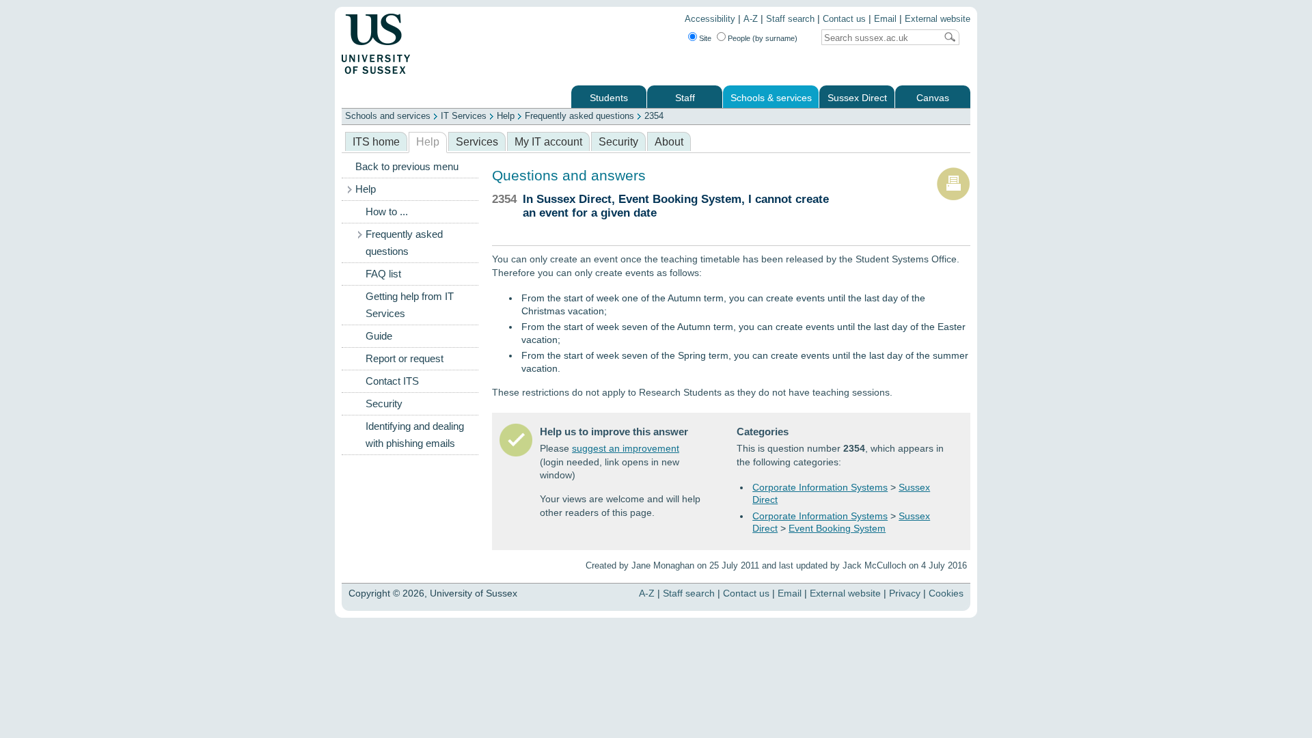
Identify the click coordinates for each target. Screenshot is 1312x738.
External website (937, 19)
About (669, 142)
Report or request (404, 358)
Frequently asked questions (579, 116)
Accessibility (710, 19)
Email (885, 19)
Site (705, 38)
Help (506, 116)
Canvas (932, 98)
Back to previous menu (407, 166)
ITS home (376, 142)
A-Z (750, 19)
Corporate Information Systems (820, 487)
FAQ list (383, 274)
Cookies (946, 593)
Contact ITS (392, 381)
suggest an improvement (625, 448)
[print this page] (953, 197)
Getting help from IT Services (410, 305)
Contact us (844, 19)
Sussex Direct (857, 98)
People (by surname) (762, 38)
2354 (654, 116)
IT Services (464, 116)
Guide (379, 336)
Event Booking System (837, 528)
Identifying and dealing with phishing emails (415, 435)
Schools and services (387, 116)
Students (609, 98)
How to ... (387, 211)
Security (618, 142)
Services (477, 142)
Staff (685, 98)
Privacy (904, 593)
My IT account (548, 142)
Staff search (790, 19)
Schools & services (771, 98)
